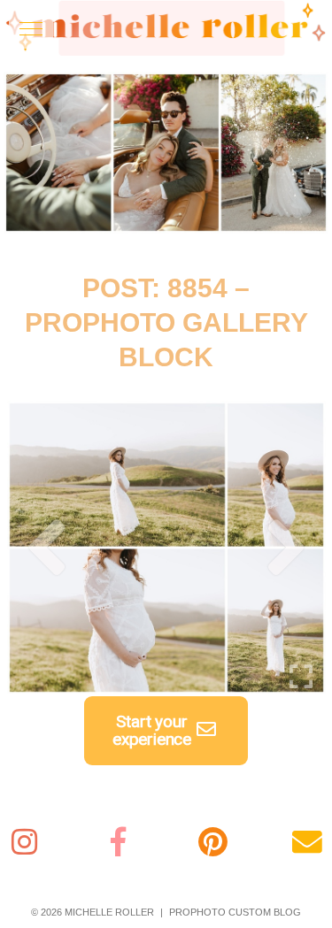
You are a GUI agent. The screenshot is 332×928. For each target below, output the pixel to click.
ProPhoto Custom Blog (235, 912)
